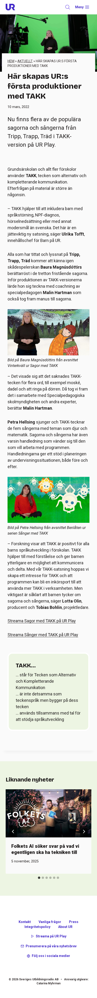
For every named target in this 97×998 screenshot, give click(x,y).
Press (73, 922)
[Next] (84, 831)
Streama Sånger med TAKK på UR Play (43, 634)
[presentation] (48, 813)
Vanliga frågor (50, 922)
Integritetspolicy (37, 927)
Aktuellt (25, 61)
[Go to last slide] (13, 831)
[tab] (39, 878)
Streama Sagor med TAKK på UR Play (42, 620)
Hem (11, 61)
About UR (65, 927)
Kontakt (25, 922)
